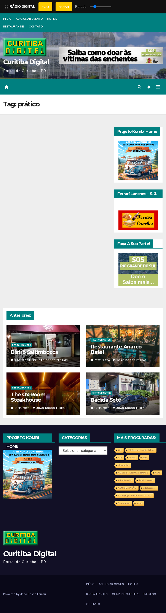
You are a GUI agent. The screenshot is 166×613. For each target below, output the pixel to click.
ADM (157, 473)
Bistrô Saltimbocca (34, 352)
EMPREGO (149, 594)
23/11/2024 (23, 360)
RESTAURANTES (14, 26)
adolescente (149, 488)
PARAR (64, 6)
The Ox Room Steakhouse (28, 397)
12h (120, 457)
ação (139, 503)
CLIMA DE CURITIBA (125, 594)
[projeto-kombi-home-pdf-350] (138, 160)
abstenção (123, 465)
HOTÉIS (52, 18)
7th (119, 450)
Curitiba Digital (26, 62)
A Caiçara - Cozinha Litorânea (133, 473)
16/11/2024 (102, 407)
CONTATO (36, 26)
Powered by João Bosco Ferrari (24, 594)
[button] (139, 87)
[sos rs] (138, 269)
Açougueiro (123, 503)
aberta (132, 457)
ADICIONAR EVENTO (29, 18)
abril (145, 457)
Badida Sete (106, 400)
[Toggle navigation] (158, 87)
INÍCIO (7, 18)
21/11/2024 (23, 407)
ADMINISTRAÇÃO (127, 488)
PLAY (45, 6)
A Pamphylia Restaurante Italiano (134, 495)
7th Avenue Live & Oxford (141, 450)
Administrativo (146, 480)
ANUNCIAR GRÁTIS (111, 584)
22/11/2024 (102, 360)
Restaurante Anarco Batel (116, 349)
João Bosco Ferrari (52, 360)
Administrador (125, 480)
